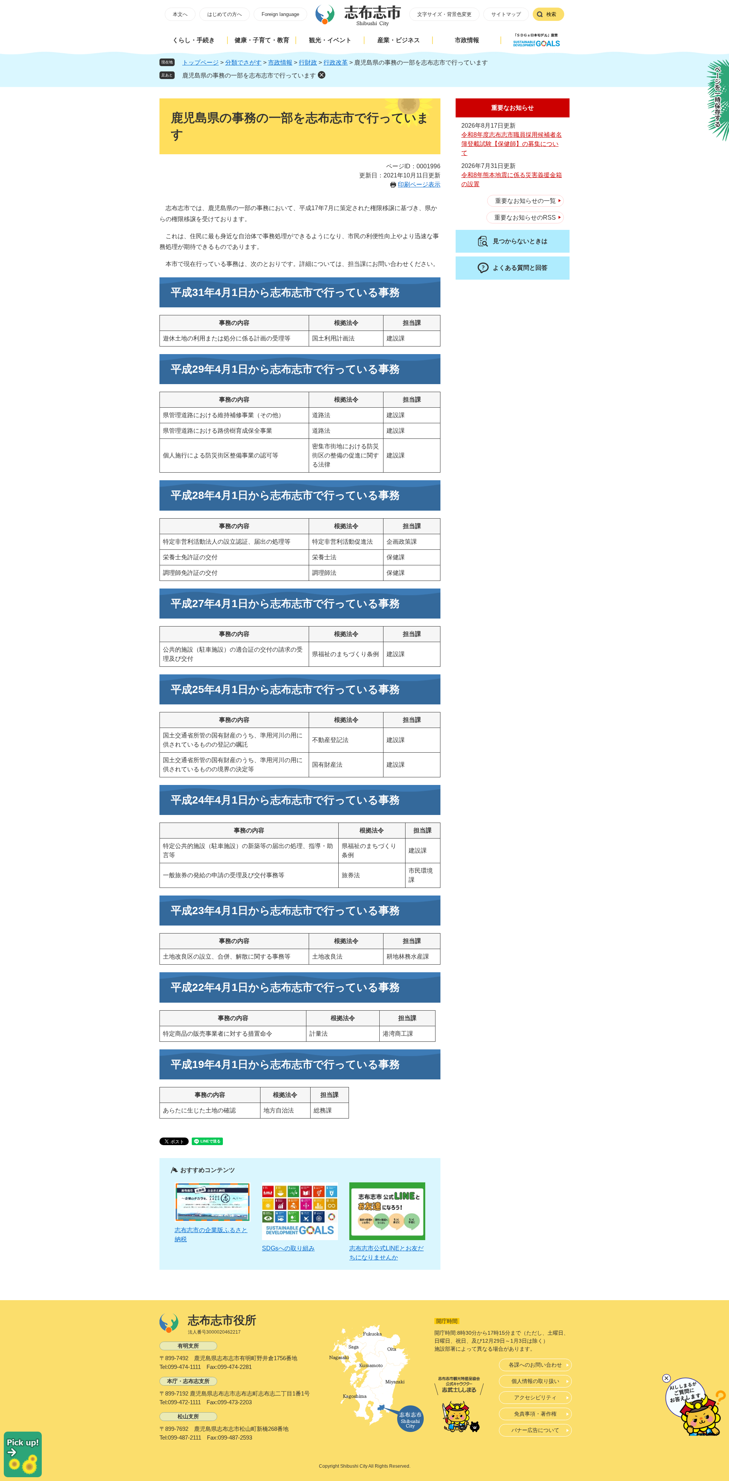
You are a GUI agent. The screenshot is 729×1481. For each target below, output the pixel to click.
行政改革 (335, 62)
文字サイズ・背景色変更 (444, 14)
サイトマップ (506, 14)
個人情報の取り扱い (535, 1381)
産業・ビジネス (398, 40)
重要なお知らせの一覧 (525, 201)
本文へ (180, 14)
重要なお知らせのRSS (525, 217)
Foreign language (280, 14)
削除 (321, 75)
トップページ (200, 62)
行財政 (308, 62)
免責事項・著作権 (535, 1414)
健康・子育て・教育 (262, 40)
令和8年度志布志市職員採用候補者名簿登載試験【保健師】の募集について (511, 143)
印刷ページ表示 (419, 184)
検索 (551, 14)
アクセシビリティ (535, 1397)
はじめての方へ (224, 14)
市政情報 (467, 40)
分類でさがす (243, 62)
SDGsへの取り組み (288, 1248)
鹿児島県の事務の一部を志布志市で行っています (249, 75)
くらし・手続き (193, 40)
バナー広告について (535, 1430)
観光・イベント (330, 40)
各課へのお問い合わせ (535, 1365)
